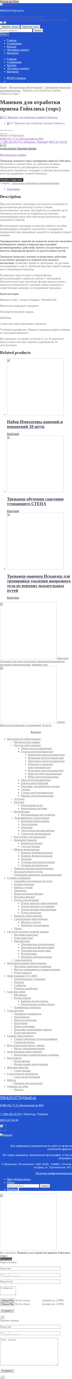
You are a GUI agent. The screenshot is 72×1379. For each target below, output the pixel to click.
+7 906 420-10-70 (24, 19)
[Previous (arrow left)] (1, 133)
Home (3, 87)
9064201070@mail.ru (18, 1097)
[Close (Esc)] (1, 130)
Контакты (13, 52)
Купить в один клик (11, 179)
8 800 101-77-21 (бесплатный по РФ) (22, 138)
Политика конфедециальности (54, 1173)
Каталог (12, 46)
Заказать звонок (10, 26)
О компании (14, 43)
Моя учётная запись (19, 1179)
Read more (13, 433)
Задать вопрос (8, 148)
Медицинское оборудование (26, 87)
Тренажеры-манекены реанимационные (35, 183)
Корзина (13, 1189)
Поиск (11, 1182)
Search (38, 30)
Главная (11, 40)
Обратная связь (30, 26)
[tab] (39, 189)
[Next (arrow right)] (4, 133)
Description (13, 189)
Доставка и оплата (18, 49)
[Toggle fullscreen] (8, 130)
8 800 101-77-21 (22, 16)
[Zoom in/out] (11, 130)
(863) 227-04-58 (58, 19)
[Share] (4, 130)
